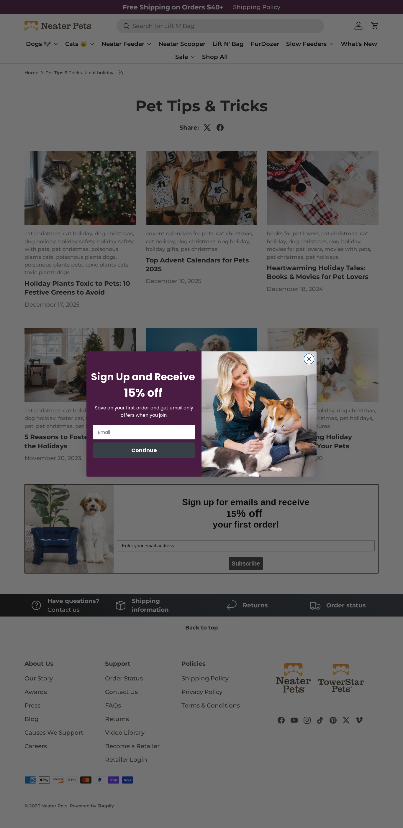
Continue (144, 450)
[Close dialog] (309, 359)
